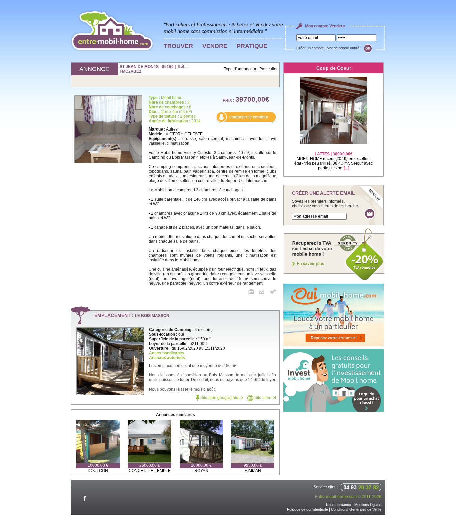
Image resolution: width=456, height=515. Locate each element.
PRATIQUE (252, 46)
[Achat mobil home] (334, 279)
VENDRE (214, 46)
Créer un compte (310, 48)
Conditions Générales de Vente (356, 509)
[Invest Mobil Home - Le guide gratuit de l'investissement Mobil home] (333, 410)
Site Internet (264, 397)
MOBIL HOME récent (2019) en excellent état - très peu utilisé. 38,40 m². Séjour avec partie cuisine (333, 161)
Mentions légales (367, 505)
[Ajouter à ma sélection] (273, 292)
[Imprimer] (253, 292)
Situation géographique (221, 397)
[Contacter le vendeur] (246, 121)
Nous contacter (338, 505)
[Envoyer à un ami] (264, 292)
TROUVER (178, 46)
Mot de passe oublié (343, 48)
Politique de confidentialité (307, 509)
